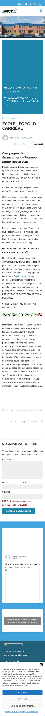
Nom (5, 482)
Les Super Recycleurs (21, 138)
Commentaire (9, 459)
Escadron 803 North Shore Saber (24, 410)
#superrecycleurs (22, 567)
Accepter (22, 692)
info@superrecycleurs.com (16, 655)
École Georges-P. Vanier (24, 421)
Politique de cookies (12, 712)
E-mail (26, 482)
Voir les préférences (22, 706)
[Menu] (42, 11)
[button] (41, 664)
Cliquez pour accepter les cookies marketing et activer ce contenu (22, 621)
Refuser (22, 699)
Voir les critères (23, 276)
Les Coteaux (17, 118)
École (5, 118)
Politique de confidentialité (29, 712)
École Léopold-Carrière (19, 126)
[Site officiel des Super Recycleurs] (10, 12)
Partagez (38, 144)
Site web (6, 492)
